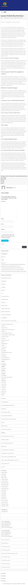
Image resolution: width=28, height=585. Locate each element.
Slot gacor (3, 380)
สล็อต (2, 259)
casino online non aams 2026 (7, 449)
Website (3, 229)
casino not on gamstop (6, 429)
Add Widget (3, 573)
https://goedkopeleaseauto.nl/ (7, 405)
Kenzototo (3, 398)
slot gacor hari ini (5, 296)
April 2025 (3, 497)
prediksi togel (4, 343)
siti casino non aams (5, 546)
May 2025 (3, 495)
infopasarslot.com (5, 340)
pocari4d (3, 389)
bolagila (3, 366)
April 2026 (3, 475)
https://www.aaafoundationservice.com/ (10, 460)
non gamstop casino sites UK (7, 453)
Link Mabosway (4, 299)
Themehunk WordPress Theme (18, 583)
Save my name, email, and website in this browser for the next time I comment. (7, 236)
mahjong (3, 287)
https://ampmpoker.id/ (6, 522)
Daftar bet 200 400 (5, 311)
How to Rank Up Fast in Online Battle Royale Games (16, 176)
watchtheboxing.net (5, 359)
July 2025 (3, 491)
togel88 (3, 370)
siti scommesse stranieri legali (8, 334)
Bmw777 (3, 256)
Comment (3, 201)
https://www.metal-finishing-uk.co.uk (9, 553)
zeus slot (3, 363)
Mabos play (3, 446)
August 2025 (4, 490)
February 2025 (4, 500)
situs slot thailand (5, 357)
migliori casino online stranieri (7, 329)
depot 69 (3, 348)
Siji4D (2, 394)
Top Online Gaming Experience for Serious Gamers (12, 267)
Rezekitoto (3, 408)
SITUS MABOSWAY (5, 521)
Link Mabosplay (4, 401)
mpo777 (3, 341)
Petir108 (3, 393)
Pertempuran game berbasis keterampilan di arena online (13, 271)
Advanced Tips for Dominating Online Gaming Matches (13, 264)
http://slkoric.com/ (5, 463)
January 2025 (4, 502)
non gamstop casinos (5, 412)
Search (2, 244)
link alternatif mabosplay (6, 415)
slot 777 (3, 466)
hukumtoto (3, 385)
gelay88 (19, 30)
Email (2, 224)
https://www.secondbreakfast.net (8, 456)
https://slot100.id (5, 525)
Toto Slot (3, 302)
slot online (3, 368)
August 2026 (4, 472)
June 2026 (3, 474)
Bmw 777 (3, 262)
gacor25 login (4, 305)
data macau (3, 347)
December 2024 (4, 504)
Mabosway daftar (5, 439)
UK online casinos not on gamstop (8, 419)
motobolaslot (4, 253)
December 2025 (4, 482)
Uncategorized (4, 511)
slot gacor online (5, 336)
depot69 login (4, 425)
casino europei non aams (6, 333)
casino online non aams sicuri (7, 436)
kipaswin (3, 432)
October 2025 (4, 486)
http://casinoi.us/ (5, 543)
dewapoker (3, 356)
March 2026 (4, 477)
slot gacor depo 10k (5, 308)
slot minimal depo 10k (6, 314)
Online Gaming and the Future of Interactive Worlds (12, 269)
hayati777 (3, 371)
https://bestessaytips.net (6, 377)
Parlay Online (4, 327)
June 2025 (3, 493)
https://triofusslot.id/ (6, 524)
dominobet (3, 350)
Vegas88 (3, 378)
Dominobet (3, 375)
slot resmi (3, 354)
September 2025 (5, 488)
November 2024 (5, 505)
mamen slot (3, 384)
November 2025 (5, 484)
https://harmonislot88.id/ (6, 527)
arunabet (3, 373)
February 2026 (4, 479)
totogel (3, 361)
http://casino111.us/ (5, 539)
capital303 (3, 364)
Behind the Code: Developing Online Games (10, 266)
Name (2, 218)
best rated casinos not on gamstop (8, 320)
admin (2, 22)
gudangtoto (3, 281)
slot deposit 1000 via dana (7, 324)
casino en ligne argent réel (7, 443)
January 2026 (4, 481)
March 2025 (4, 498)
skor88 (2, 345)
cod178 (3, 326)
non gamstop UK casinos (6, 352)
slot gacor (3, 284)
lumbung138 (4, 317)
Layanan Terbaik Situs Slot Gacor (12, 16)
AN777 (3, 422)
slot (2, 293)
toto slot (3, 338)
